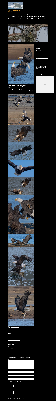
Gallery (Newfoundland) (21, 16)
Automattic (22, 398)
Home (9, 14)
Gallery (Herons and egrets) (12, 18)
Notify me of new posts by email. (14, 383)
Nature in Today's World (14, 10)
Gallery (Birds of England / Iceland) (41, 18)
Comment (9, 359)
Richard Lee (9, 349)
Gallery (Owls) (16, 14)
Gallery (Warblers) (22, 14)
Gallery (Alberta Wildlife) (29, 14)
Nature (9, 87)
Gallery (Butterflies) (32, 18)
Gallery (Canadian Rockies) (12, 16)
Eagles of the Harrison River (12, 335)
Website (9, 377)
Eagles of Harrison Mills (11, 344)
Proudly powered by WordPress (12, 398)
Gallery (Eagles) (42, 16)
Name (9, 370)
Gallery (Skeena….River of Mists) (39, 14)
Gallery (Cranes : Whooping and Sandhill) (32, 16)
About (12, 14)
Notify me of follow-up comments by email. (16, 381)
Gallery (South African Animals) (23, 18)
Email (9, 374)
